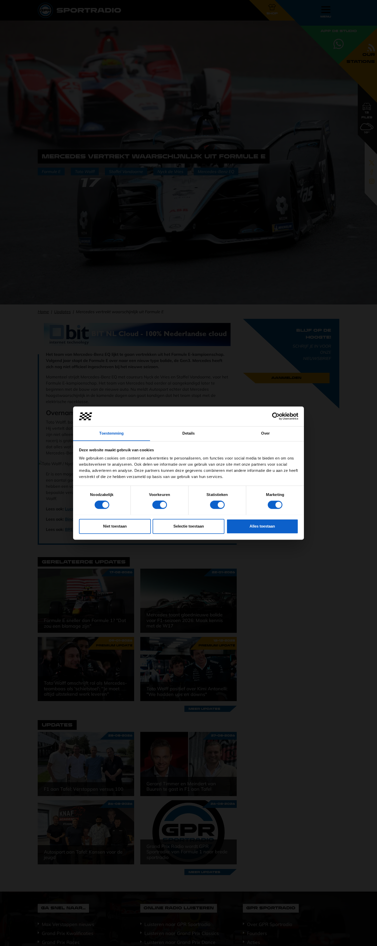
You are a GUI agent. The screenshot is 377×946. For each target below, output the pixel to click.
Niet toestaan (115, 526)
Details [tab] (188, 433)
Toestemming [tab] (111, 433)
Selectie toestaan (188, 526)
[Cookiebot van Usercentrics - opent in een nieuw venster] (275, 416)
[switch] (159, 505)
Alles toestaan (262, 526)
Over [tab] (265, 433)
